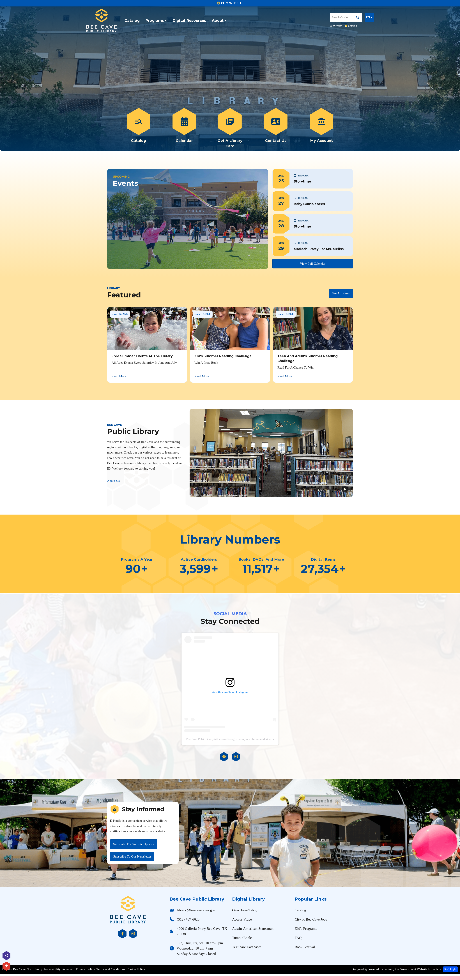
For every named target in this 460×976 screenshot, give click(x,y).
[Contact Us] (275, 128)
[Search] (359, 17)
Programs (154, 20)
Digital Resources (189, 20)
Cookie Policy (135, 969)
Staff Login (450, 969)
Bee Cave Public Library (200, 739)
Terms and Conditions (110, 969)
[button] (312, 179)
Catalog (132, 20)
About (218, 20)
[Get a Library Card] (230, 128)
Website (337, 25)
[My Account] (321, 128)
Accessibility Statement (59, 969)
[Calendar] (184, 128)
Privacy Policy (85, 969)
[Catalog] (138, 128)
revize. (388, 969)
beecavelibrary (226, 739)
